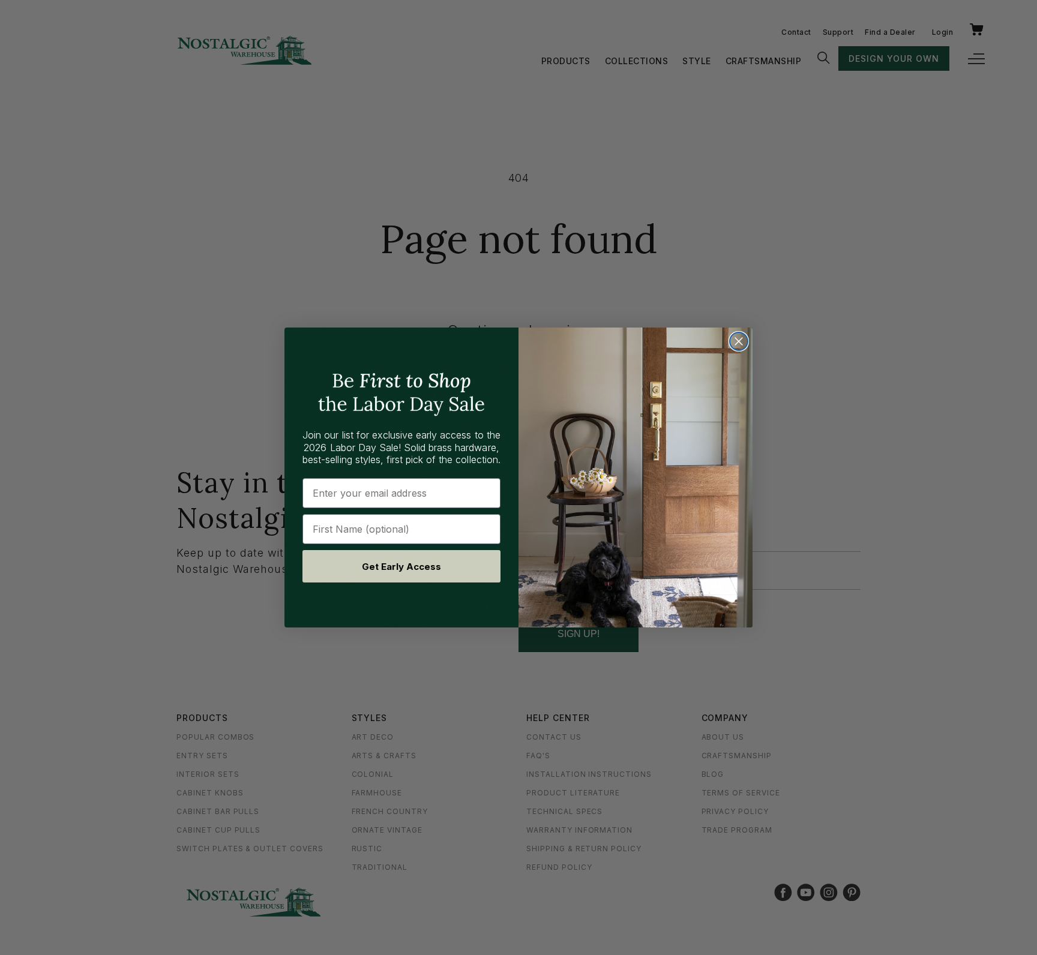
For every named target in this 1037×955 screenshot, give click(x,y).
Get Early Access (401, 566)
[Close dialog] (739, 341)
